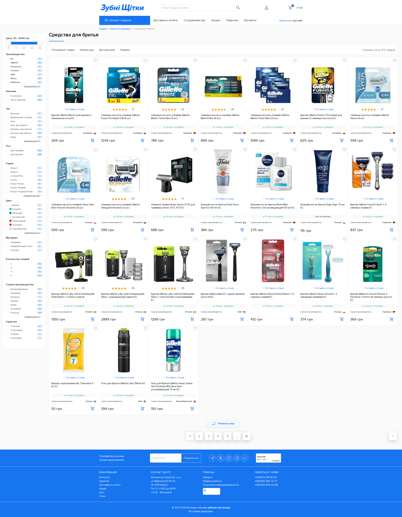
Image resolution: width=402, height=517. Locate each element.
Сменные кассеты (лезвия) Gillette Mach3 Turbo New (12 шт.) (270, 117)
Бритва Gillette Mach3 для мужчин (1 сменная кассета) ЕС (71, 117)
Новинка (125, 49)
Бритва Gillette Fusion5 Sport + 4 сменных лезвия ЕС (368, 206)
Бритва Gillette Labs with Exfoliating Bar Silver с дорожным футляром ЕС (122, 295)
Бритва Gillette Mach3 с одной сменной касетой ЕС (222, 295)
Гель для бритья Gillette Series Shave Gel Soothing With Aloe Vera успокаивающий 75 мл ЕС (172, 386)
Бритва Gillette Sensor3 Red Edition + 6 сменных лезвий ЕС (272, 295)
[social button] (213, 458)
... (237, 436)
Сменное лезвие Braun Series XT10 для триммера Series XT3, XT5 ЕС (173, 206)
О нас (102, 496)
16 (246, 436)
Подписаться (191, 458)
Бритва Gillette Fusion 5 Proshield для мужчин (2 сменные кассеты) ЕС (321, 117)
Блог (102, 492)
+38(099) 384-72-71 (266, 481)
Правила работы (212, 481)
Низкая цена (87, 49)
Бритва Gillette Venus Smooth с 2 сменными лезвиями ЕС (318, 295)
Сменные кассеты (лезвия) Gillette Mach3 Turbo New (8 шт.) (170, 117)
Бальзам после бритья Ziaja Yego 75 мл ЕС (322, 206)
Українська (285, 20)
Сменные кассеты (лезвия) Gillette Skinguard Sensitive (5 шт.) (120, 206)
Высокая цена (107, 49)
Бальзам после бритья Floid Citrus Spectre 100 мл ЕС (220, 206)
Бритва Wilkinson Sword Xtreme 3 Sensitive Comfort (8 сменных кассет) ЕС (371, 297)
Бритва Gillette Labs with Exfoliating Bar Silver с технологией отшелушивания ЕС (172, 297)
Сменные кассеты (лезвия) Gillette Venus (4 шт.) (369, 117)
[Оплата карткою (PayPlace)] (211, 491)
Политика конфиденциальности (221, 484)
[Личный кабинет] (266, 8)
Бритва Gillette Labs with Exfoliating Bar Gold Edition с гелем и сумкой (73, 295)
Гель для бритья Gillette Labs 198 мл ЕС (123, 383)
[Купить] (92, 140)
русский (297, 20)
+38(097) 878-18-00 (266, 477)
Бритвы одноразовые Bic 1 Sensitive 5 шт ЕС (72, 385)
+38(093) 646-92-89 (266, 484)
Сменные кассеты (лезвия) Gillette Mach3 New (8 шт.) (220, 117)
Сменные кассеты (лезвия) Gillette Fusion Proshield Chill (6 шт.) (120, 117)
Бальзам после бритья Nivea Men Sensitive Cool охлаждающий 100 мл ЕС (273, 206)
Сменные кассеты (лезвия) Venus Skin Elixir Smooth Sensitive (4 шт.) (72, 206)
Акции (102, 488)
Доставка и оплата (109, 484)
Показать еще (226, 423)
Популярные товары (63, 49)
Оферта (207, 477)
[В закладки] (95, 60)
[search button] (238, 8)
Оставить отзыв (74, 109)
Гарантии (104, 481)
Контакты (104, 477)
